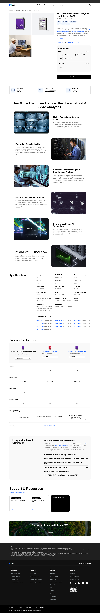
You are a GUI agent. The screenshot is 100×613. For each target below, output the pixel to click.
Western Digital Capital (36, 582)
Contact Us (53, 599)
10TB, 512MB (77, 320)
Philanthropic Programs (36, 579)
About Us (52, 573)
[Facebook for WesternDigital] (83, 583)
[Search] (90, 5)
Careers (52, 590)
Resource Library (74, 576)
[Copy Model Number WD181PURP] (51, 326)
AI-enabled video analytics (61, 445)
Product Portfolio (15, 576)
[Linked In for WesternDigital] (75, 583)
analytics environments (78, 31)
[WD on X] (79, 583)
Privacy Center (53, 585)
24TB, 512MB (77, 326)
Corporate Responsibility (56, 582)
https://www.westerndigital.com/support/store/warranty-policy (27, 555)
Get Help (72, 573)
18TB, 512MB (40, 326)
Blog (51, 587)
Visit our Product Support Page (17, 492)
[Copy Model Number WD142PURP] (71, 19)
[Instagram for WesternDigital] (71, 583)
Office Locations (54, 596)
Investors (52, 593)
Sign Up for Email (15, 573)
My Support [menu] (85, 5)
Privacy (11, 607)
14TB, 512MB (77, 323)
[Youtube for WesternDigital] (87, 583)
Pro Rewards (33, 573)
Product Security (74, 579)
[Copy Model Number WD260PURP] (51, 329)
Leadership (53, 579)
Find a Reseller (74, 77)
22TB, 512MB (58, 326)
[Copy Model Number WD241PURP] (89, 326)
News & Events (54, 576)
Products (39, 5)
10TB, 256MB (58, 320)
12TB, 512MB (58, 323)
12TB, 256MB (40, 323)
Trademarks (20, 607)
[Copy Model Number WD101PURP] (70, 321)
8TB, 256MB (39, 320)
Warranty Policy (15, 579)
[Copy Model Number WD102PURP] (89, 321)
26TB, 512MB (40, 329)
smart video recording (81, 444)
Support (53, 5)
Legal (15, 607)
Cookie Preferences (39, 607)
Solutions (46, 5)
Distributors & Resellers (17, 582)
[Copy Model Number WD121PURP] (51, 324)
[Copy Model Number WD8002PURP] (51, 321)
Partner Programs (34, 576)
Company (60, 5)
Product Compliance (29, 607)
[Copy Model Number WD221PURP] (70, 326)
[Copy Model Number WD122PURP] (70, 324)
